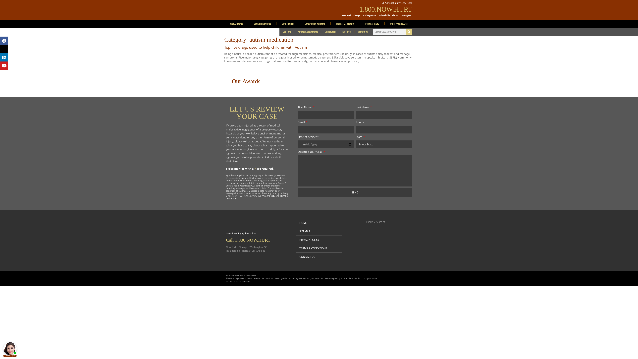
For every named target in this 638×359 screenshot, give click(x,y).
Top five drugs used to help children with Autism (265, 47)
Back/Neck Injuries (262, 23)
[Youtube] (4, 65)
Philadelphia (384, 15)
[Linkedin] (4, 57)
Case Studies (330, 31)
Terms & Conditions (313, 248)
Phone (360, 122)
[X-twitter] (4, 49)
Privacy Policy (268, 195)
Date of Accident (308, 137)
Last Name (363, 107)
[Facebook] (4, 41)
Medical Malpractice (345, 23)
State (359, 137)
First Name (305, 107)
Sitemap (304, 231)
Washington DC (369, 15)
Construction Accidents (315, 23)
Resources (346, 31)
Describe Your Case (310, 152)
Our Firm (287, 31)
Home (303, 223)
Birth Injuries (288, 23)
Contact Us (363, 31)
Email (301, 122)
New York (346, 15)
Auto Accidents (236, 23)
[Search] (409, 32)
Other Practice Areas (399, 23)
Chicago (357, 15)
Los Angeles (406, 15)
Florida (395, 15)
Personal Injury (372, 23)
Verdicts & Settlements (308, 31)
